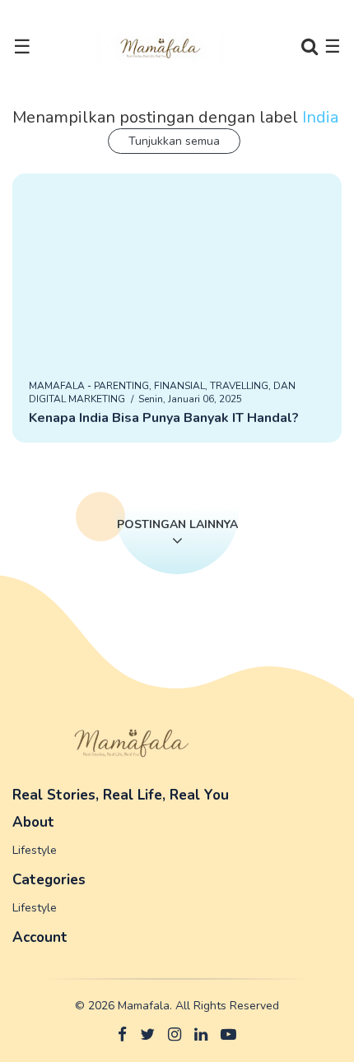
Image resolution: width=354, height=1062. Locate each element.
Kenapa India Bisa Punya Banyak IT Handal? (164, 418)
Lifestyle (34, 850)
